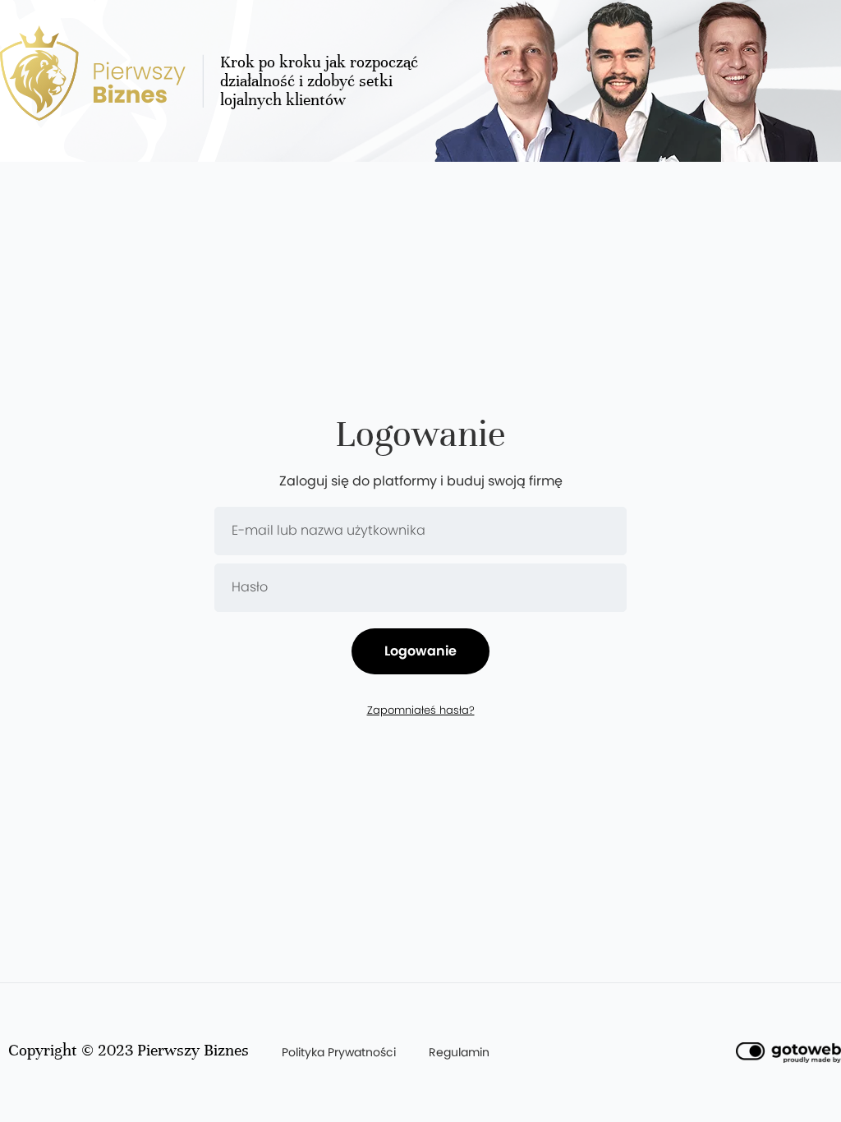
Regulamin (459, 1052)
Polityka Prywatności (339, 1052)
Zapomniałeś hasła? (421, 711)
